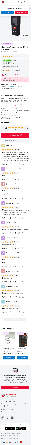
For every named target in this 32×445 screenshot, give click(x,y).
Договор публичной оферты (8, 437)
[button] (17, 39)
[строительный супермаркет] (2, 2)
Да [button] (8, 12)
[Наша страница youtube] (12, 418)
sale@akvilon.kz (6, 406)
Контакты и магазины (7, 409)
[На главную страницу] (9, 395)
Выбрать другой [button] (21, 12)
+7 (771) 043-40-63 (8, 402)
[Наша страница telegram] (7, 418)
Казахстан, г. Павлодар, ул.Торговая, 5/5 (13, 404)
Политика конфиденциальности (9, 435)
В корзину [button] (9, 357)
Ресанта (18, 108)
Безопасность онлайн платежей (9, 438)
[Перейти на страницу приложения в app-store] (10, 429)
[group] (8, 56)
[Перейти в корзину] (24, 2)
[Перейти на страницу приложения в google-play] (21, 429)
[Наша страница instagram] (3, 418)
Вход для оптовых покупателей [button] (10, 412)
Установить (15, 387)
